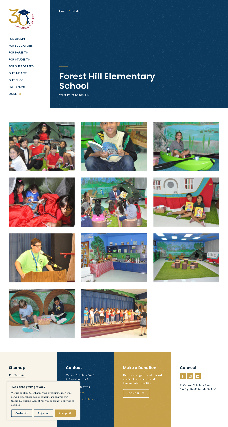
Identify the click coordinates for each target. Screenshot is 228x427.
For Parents (18, 52)
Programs (17, 87)
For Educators (21, 46)
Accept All (65, 413)
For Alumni (17, 39)
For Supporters (21, 66)
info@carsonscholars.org (82, 399)
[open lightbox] (42, 146)
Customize (21, 413)
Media (76, 11)
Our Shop (16, 80)
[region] (43, 400)
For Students (19, 60)
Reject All (43, 413)
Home (63, 11)
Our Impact (18, 73)
